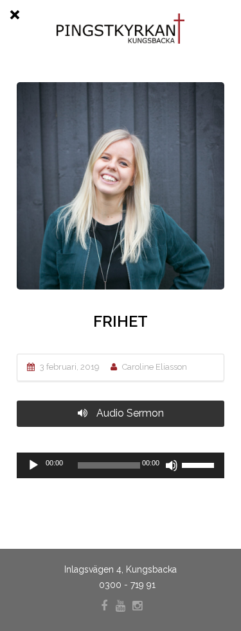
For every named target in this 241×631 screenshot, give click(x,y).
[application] (120, 465)
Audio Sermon (129, 413)
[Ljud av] (171, 465)
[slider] (200, 464)
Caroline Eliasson (154, 367)
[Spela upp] (33, 465)
